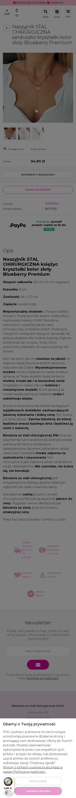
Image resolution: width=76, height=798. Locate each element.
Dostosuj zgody (38, 781)
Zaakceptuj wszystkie (38, 791)
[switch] (8, 793)
